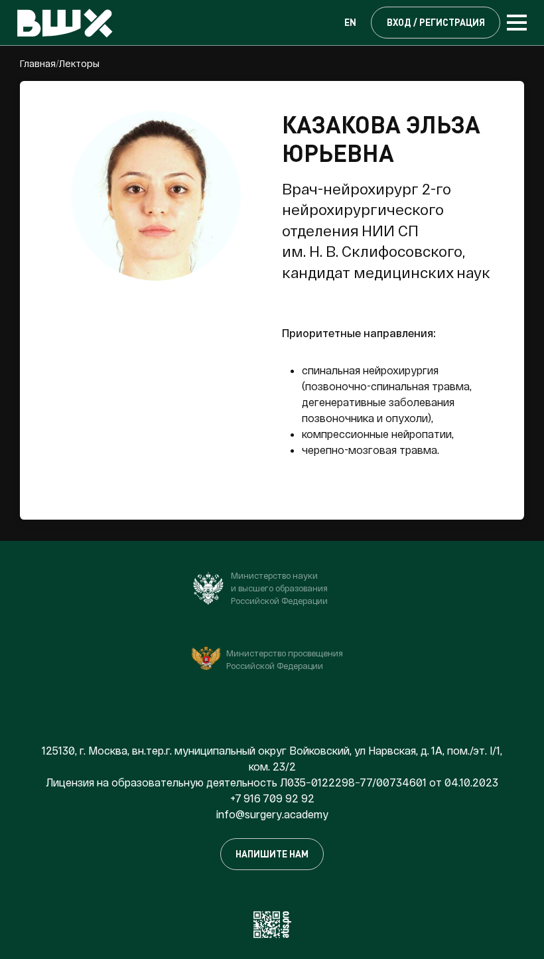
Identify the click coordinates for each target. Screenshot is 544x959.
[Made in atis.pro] (272, 923)
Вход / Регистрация (436, 22)
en (350, 22)
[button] (276, 22)
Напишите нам (272, 854)
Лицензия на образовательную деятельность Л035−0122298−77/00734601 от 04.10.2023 (272, 782)
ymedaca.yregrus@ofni (272, 814)
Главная (38, 63)
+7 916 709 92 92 (272, 798)
